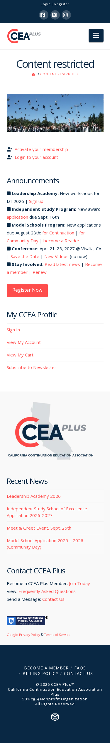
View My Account (24, 342)
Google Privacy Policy (23, 634)
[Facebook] (43, 15)
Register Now (27, 290)
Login (46, 4)
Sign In (13, 330)
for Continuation (58, 233)
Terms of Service (57, 634)
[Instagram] (66, 15)
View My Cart (20, 355)
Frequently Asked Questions (47, 591)
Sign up (36, 201)
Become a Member (46, 668)
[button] (96, 35)
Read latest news (62, 264)
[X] (55, 15)
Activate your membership (41, 149)
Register (62, 4)
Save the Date (25, 256)
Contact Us (53, 599)
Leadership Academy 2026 (34, 496)
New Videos (56, 256)
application (17, 217)
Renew (40, 272)
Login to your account (36, 157)
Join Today (79, 583)
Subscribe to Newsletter (31, 367)
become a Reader (61, 240)
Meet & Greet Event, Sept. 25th (39, 528)
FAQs (80, 668)
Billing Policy (40, 673)
